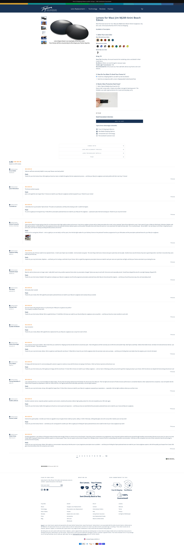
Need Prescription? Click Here (104, 117)
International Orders (98, 509)
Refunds (121, 506)
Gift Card (69, 518)
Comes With (92, 145)
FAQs (92, 156)
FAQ (94, 511)
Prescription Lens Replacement (75, 509)
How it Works (44, 511)
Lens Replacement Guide (99, 516)
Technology (92, 9)
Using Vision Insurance (98, 514)
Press (42, 516)
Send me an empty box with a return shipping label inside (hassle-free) (117, 79)
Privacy (120, 511)
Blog (42, 518)
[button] (28, 237)
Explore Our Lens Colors (73, 514)
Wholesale (69, 521)
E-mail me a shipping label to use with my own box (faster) (113, 76)
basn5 (42, 525)
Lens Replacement (78, 9)
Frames (110, 9)
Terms (120, 509)
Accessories (70, 516)
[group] (16, 162)
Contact (95, 506)
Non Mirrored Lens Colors (102, 37)
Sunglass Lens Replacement (74, 506)
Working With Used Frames (80, 534)
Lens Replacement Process (92, 149)
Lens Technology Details (92, 153)
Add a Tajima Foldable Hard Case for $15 (109, 86)
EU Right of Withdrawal (125, 514)
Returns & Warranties (98, 518)
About (42, 506)
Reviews (102, 9)
